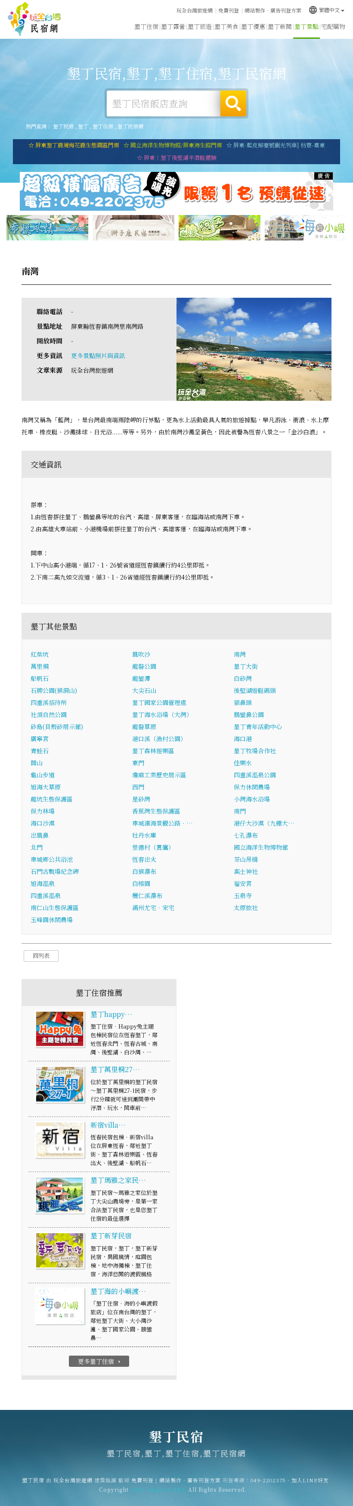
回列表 (41, 955)
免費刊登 (228, 10)
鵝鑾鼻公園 (249, 714)
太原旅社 (246, 907)
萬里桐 (40, 666)
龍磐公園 (144, 666)
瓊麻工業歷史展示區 (159, 774)
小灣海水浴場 (252, 799)
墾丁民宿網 (130, 126)
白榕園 (141, 883)
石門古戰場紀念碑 (55, 871)
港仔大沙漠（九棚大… (264, 823)
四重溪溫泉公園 (255, 774)
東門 (138, 762)
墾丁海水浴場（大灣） (162, 714)
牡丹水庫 (144, 835)
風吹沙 (141, 654)
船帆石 (40, 678)
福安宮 (243, 883)
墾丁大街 (246, 666)
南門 (240, 811)
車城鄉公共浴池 (52, 859)
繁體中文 (324, 9)
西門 (138, 787)
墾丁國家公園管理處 (159, 702)
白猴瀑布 (144, 871)
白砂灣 (243, 678)
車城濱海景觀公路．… (162, 823)
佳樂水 (243, 762)
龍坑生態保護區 (52, 799)
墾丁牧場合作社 (255, 750)
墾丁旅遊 (200, 26)
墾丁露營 (173, 26)
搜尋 (233, 103)
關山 (37, 762)
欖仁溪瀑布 (147, 895)
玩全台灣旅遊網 (194, 10)
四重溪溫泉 (46, 895)
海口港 (243, 738)
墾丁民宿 (34, 19)
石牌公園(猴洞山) (54, 690)
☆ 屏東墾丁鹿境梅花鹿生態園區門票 (73, 145)
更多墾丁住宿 (100, 1361)
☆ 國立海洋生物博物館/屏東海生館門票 (173, 145)
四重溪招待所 (49, 702)
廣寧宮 (40, 738)
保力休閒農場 (252, 787)
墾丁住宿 (146, 26)
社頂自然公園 (49, 714)
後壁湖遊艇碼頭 (255, 690)
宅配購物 (333, 26)
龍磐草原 (144, 726)
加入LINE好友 (310, 1480)
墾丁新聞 (280, 26)
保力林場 (43, 811)
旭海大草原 (46, 787)
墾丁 (83, 126)
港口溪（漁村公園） (159, 738)
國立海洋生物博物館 (261, 847)
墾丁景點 (306, 26)
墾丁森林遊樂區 (153, 750)
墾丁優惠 (253, 26)
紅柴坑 (40, 654)
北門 (37, 847)
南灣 (240, 654)
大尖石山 (144, 690)
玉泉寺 (243, 895)
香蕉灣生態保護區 (156, 811)
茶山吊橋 (246, 859)
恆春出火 (144, 859)
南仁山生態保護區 (55, 907)
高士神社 (246, 871)
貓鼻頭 (243, 702)
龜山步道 (43, 774)
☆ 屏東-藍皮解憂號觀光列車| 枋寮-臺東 (275, 145)
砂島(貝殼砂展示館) (57, 726)
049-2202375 (268, 1480)
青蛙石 (40, 750)
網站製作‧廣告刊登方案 (273, 10)
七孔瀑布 (246, 835)
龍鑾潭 (141, 678)
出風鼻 (40, 835)
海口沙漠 (43, 823)
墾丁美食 (226, 26)
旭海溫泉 (43, 883)
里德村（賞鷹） (153, 847)
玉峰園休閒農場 (52, 919)
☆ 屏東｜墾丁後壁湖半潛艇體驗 (177, 157)
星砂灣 (141, 799)
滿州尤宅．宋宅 (153, 907)
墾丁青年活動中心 (258, 726)
